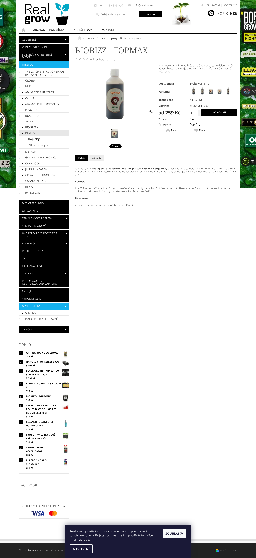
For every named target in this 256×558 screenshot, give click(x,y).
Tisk (173, 130)
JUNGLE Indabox (36, 169)
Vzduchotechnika (35, 47)
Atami (29, 121)
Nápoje (27, 291)
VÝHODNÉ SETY (32, 298)
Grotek (30, 80)
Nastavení (81, 549)
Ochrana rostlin (34, 266)
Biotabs (30, 186)
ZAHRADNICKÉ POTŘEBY (37, 218)
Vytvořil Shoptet (228, 550)
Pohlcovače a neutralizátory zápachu (39, 282)
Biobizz (30, 133)
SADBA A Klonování (35, 226)
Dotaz (203, 130)
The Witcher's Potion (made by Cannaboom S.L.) (44, 73)
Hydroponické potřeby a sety (39, 234)
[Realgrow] (48, 14)
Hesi (28, 86)
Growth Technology (40, 175)
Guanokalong (35, 181)
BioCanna (32, 115)
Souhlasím (174, 534)
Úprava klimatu (32, 210)
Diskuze (96, 157)
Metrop (30, 151)
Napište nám (83, 30)
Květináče (29, 243)
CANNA (29, 98)
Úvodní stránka (23, 29)
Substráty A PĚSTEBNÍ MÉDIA (37, 56)
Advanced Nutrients (39, 92)
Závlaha (28, 273)
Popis (81, 157)
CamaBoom (33, 163)
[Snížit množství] (199, 114)
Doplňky (34, 139)
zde (86, 539)
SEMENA (30, 313)
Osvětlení (29, 39)
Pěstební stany (32, 251)
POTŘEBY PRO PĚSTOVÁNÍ (41, 319)
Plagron (31, 110)
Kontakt (108, 30)
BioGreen (32, 127)
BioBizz (194, 119)
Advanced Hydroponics (42, 104)
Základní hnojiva (38, 145)
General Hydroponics (41, 157)
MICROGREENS (31, 306)
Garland (28, 258)
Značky (27, 329)
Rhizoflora (33, 192)
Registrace (230, 5)
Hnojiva (27, 65)
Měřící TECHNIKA (33, 203)
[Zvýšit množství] (199, 111)
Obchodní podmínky (48, 30)
